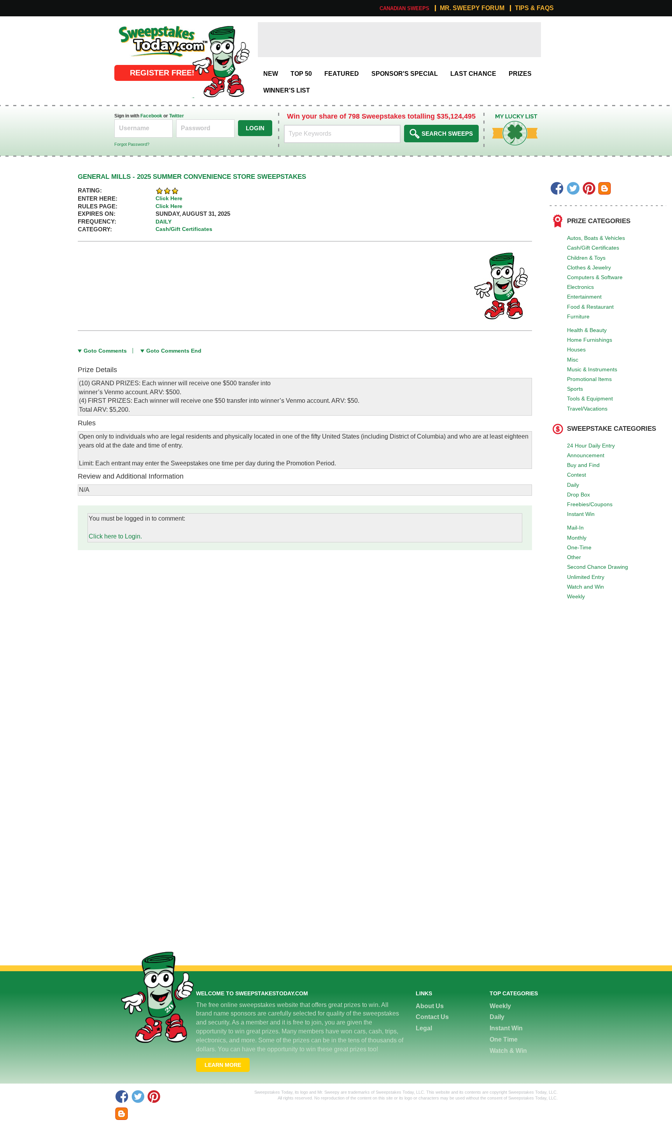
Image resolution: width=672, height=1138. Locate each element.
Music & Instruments (592, 369)
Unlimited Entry (585, 577)
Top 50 (301, 73)
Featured (341, 73)
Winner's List (286, 90)
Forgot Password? (131, 144)
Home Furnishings (589, 340)
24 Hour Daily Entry (591, 445)
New (270, 73)
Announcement (585, 455)
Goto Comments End (173, 350)
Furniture (578, 316)
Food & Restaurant (590, 307)
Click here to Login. (115, 536)
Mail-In (575, 527)
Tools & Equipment (590, 398)
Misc (572, 360)
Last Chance (473, 73)
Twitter (176, 116)
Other (574, 557)
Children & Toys (586, 258)
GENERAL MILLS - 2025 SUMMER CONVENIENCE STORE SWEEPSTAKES (192, 176)
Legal (424, 1028)
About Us (430, 1006)
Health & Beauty (587, 330)
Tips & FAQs (534, 8)
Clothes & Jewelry (589, 267)
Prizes (520, 73)
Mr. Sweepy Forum (472, 8)
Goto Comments (105, 350)
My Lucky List (509, 117)
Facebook (151, 116)
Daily (573, 485)
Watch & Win (508, 1050)
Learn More (223, 1065)
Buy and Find (583, 465)
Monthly (576, 538)
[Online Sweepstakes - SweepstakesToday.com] (221, 61)
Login (255, 128)
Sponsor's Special (404, 73)
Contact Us (432, 1017)
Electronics (580, 287)
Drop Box (578, 494)
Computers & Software (595, 277)
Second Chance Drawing (597, 567)
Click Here (169, 198)
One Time (504, 1039)
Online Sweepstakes (143, 26)
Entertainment (584, 297)
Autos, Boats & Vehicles (596, 238)
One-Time (579, 547)
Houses (576, 349)
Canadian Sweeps (404, 8)
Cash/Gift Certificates (593, 248)
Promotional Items (589, 379)
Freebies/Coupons (589, 504)
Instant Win (581, 514)
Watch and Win (585, 587)
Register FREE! (162, 72)
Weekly (576, 596)
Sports (575, 389)
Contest (576, 475)
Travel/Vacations (587, 409)
